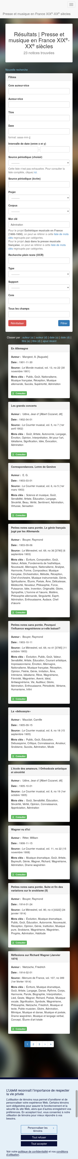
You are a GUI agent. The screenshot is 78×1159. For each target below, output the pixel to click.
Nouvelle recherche (16, 69)
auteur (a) (28, 337)
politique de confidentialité (33, 1151)
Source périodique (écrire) (24, 178)
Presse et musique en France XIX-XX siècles (37, 13)
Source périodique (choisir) (25, 157)
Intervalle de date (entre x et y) (27, 143)
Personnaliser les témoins (41, 1129)
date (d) (65, 337)
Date (11, 125)
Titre (11, 112)
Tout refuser (39, 1137)
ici (35, 172)
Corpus (12, 205)
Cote (11, 295)
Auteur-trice (15, 99)
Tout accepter (39, 1143)
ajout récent (49, 341)
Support (13, 281)
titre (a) (26, 341)
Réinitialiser (17, 323)
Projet (12, 192)
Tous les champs (18, 308)
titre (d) (36, 341)
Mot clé (12, 219)
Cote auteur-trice (18, 85)
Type (11, 268)
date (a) (54, 337)
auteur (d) (41, 337)
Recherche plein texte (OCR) (26, 255)
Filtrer (64, 323)
